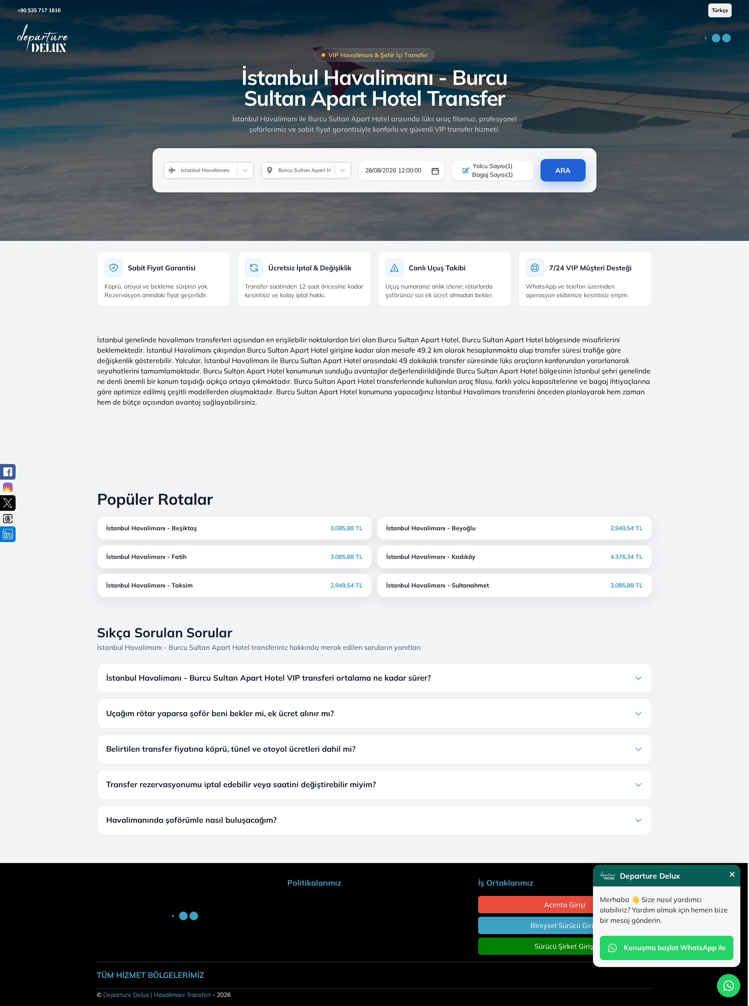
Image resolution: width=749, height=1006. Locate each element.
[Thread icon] (8, 519)
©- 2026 (164, 995)
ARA (562, 170)
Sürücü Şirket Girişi (564, 946)
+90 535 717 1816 (39, 10)
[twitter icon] (8, 503)
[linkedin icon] (8, 534)
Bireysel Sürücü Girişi (565, 925)
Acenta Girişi (565, 904)
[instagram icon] (8, 487)
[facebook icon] (8, 472)
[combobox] (177, 170)
